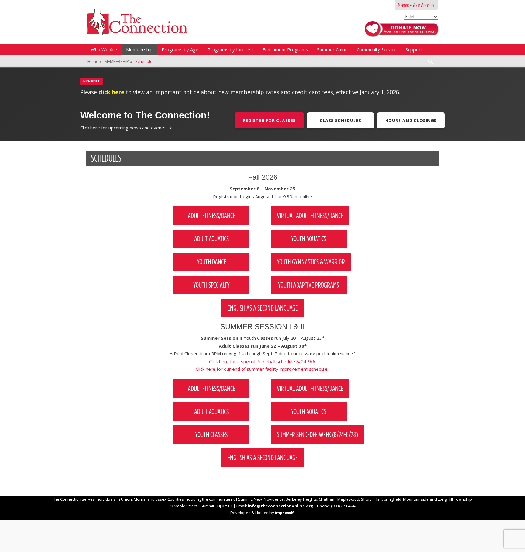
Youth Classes (211, 434)
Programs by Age (180, 49)
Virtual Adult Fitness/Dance (310, 216)
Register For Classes (269, 120)
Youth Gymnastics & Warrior (311, 262)
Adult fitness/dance (211, 388)
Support (414, 49)
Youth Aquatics (308, 239)
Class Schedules (340, 120)
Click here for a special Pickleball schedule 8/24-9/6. (262, 361)
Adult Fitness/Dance (211, 216)
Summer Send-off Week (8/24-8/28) (317, 434)
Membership (139, 49)
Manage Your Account (416, 5)
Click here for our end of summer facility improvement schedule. (263, 369)
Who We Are (104, 49)
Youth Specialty (211, 285)
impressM (285, 512)
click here (111, 92)
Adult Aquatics (211, 239)
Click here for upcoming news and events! (123, 127)
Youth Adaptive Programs (308, 285)
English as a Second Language (263, 308)
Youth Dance (211, 262)
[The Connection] (137, 22)
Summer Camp (332, 49)
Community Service (376, 49)
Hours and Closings (411, 120)
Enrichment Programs (285, 49)
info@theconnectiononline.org (280, 506)
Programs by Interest (230, 49)
